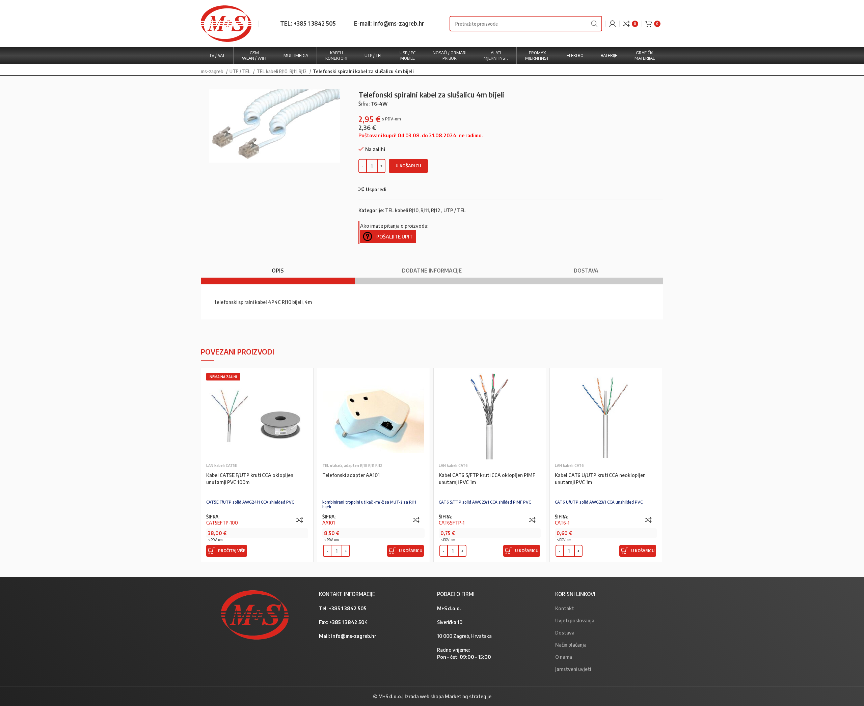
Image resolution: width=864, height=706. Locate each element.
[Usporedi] (299, 519)
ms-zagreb (212, 71)
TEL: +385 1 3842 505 (308, 23)
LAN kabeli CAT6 (453, 465)
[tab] (278, 267)
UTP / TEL (240, 71)
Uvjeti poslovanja (574, 620)
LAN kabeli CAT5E (221, 465)
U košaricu (408, 165)
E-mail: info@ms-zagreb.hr (389, 23)
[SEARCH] (594, 23)
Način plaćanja (571, 645)
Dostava (564, 632)
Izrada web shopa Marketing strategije (448, 696)
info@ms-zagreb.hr (353, 636)
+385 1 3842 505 (348, 608)
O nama (563, 657)
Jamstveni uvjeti (573, 669)
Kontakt (564, 608)
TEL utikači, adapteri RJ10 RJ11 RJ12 (352, 465)
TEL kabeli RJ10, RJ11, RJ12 (282, 71)
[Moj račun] (612, 23)
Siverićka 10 (449, 622)
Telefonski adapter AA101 (351, 475)
